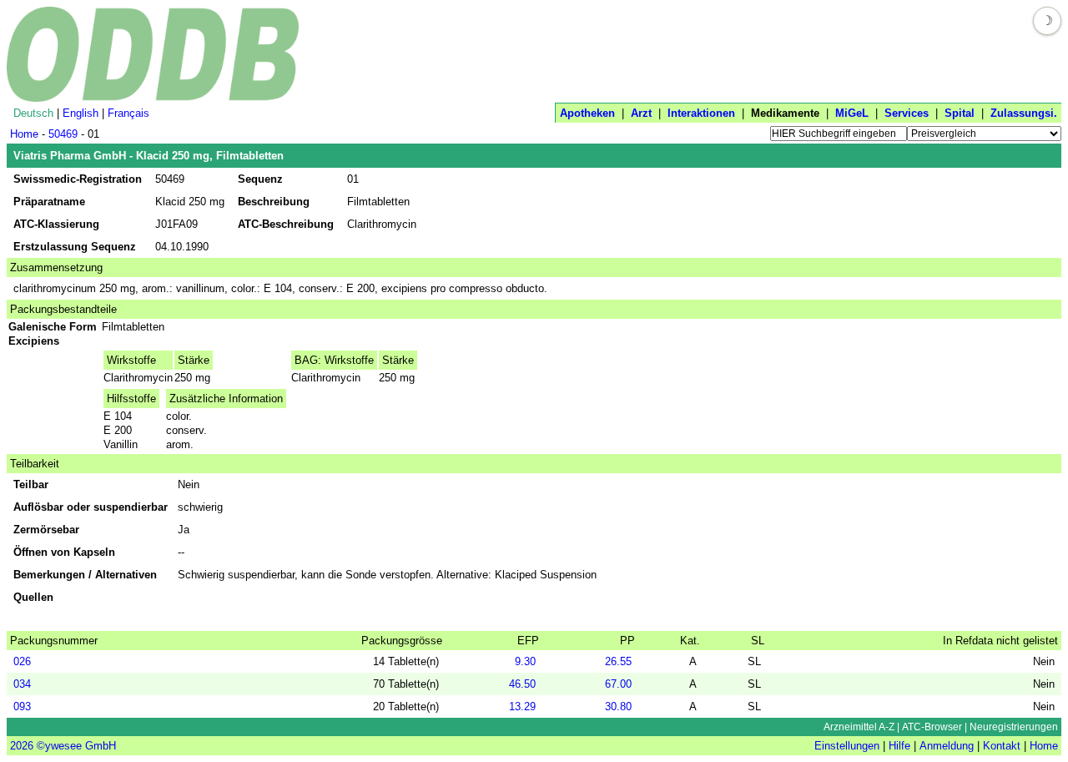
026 (22, 661)
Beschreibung (274, 201)
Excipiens (35, 341)
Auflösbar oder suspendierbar (90, 507)
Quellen (33, 597)
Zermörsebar (46, 529)
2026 (21, 745)
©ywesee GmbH (74, 745)
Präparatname (49, 201)
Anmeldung (946, 745)
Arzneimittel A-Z (859, 727)
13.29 (522, 706)
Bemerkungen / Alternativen (85, 574)
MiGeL (852, 113)
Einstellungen (846, 745)
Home (24, 134)
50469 (63, 134)
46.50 (522, 684)
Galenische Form (54, 326)
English (80, 113)
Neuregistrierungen (1014, 727)
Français (128, 113)
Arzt (641, 113)
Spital (960, 113)
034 (22, 684)
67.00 (618, 684)
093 (22, 706)
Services (906, 113)
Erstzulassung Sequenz (74, 246)
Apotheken (587, 113)
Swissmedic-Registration (77, 179)
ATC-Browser (932, 727)
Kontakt (1001, 745)
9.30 (525, 661)
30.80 (618, 706)
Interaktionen (701, 113)
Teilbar (30, 484)
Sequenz (260, 179)
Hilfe (899, 745)
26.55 (618, 661)
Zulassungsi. (1023, 113)
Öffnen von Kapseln (64, 552)
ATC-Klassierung (56, 224)
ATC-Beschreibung (286, 224)
